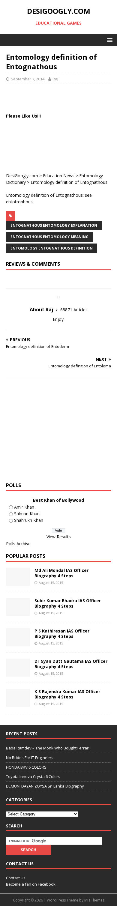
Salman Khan (27, 513)
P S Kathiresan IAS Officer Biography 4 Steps (61, 633)
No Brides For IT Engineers (29, 757)
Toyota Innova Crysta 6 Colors (33, 776)
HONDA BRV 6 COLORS (26, 767)
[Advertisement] (61, 97)
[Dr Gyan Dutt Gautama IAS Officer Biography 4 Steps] (18, 673)
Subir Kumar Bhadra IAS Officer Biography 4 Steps (67, 603)
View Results (58, 537)
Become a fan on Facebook (31, 884)
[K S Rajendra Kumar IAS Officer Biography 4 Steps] (18, 703)
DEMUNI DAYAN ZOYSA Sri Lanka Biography (45, 786)
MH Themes (94, 900)
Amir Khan (24, 507)
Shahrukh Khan (28, 520)
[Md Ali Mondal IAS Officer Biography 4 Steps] (18, 582)
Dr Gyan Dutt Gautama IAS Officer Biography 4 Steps (70, 663)
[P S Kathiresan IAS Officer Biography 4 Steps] (18, 642)
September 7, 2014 (27, 79)
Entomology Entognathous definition (51, 248)
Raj (55, 79)
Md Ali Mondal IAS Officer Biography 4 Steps (61, 573)
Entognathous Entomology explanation (53, 225)
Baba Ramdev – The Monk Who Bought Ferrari (47, 748)
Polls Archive (18, 543)
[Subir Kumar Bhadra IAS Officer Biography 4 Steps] (18, 612)
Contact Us (16, 878)
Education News (58, 175)
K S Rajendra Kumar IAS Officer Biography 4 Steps (67, 694)
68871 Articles (74, 309)
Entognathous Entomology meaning (49, 236)
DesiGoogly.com (22, 175)
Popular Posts (25, 556)
